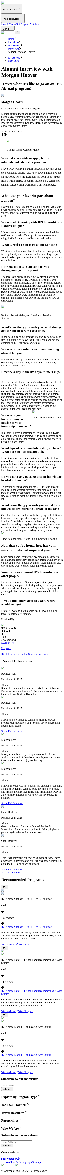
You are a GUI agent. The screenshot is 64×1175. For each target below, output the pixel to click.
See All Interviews (10, 872)
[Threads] (5, 1159)
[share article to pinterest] (5, 134)
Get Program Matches (27, 24)
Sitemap (36, 1162)
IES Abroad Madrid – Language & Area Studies (26, 1054)
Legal (29, 1162)
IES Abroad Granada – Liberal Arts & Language (26, 926)
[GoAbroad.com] (8, 2)
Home (11, 38)
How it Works (8, 24)
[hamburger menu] (17, 32)
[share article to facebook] (2, 134)
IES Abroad (14, 45)
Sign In (6, 29)
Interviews (13, 48)
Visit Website (8, 944)
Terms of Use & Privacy (13, 1162)
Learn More (7, 642)
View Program (25, 944)
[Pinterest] (13, 1159)
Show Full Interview (12, 731)
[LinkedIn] (15, 1159)
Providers (13, 42)
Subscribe (7, 1089)
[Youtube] (10, 1159)
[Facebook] (2, 1159)
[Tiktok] (18, 1159)
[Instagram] (8, 1159)
